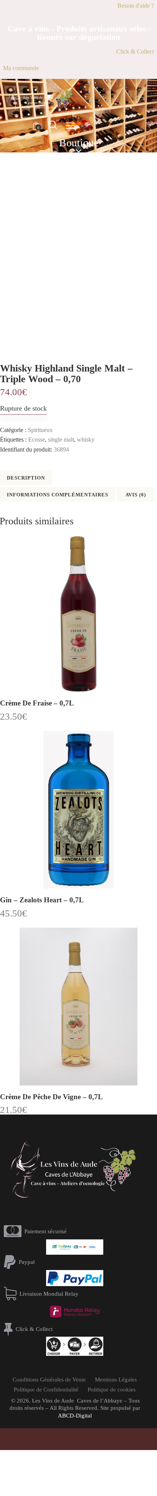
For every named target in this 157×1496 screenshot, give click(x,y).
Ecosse (36, 439)
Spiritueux (40, 430)
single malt (61, 439)
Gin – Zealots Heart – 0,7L (42, 900)
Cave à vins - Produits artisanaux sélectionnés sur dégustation (78, 33)
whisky (86, 439)
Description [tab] (26, 478)
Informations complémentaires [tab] (57, 495)
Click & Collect (135, 51)
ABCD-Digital (75, 1416)
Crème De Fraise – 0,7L (37, 703)
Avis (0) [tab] (135, 495)
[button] (70, 125)
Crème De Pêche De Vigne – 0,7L (51, 1097)
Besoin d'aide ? (135, 5)
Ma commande (21, 68)
